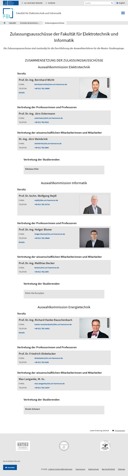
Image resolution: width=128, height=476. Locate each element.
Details (22, 92)
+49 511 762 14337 (42, 387)
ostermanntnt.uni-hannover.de (48, 118)
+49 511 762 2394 (41, 271)
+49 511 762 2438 (41, 362)
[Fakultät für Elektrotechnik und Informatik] (4, 23)
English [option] (122, 3)
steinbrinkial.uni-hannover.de (48, 143)
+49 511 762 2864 (41, 147)
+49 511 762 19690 (42, 88)
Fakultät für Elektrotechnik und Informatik (38, 13)
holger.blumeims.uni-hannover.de (49, 234)
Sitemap (121, 469)
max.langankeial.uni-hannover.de (49, 383)
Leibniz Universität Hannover (60, 469)
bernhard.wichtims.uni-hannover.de (50, 84)
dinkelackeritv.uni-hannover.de (48, 358)
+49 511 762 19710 (42, 204)
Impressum (80, 469)
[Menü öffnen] (123, 13)
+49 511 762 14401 (42, 328)
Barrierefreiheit (108, 469)
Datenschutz (93, 469)
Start (112, 2)
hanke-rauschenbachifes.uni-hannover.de (53, 324)
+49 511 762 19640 (42, 238)
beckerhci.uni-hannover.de (46, 267)
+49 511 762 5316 (41, 122)
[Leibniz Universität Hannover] (11, 3)
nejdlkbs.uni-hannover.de (46, 200)
